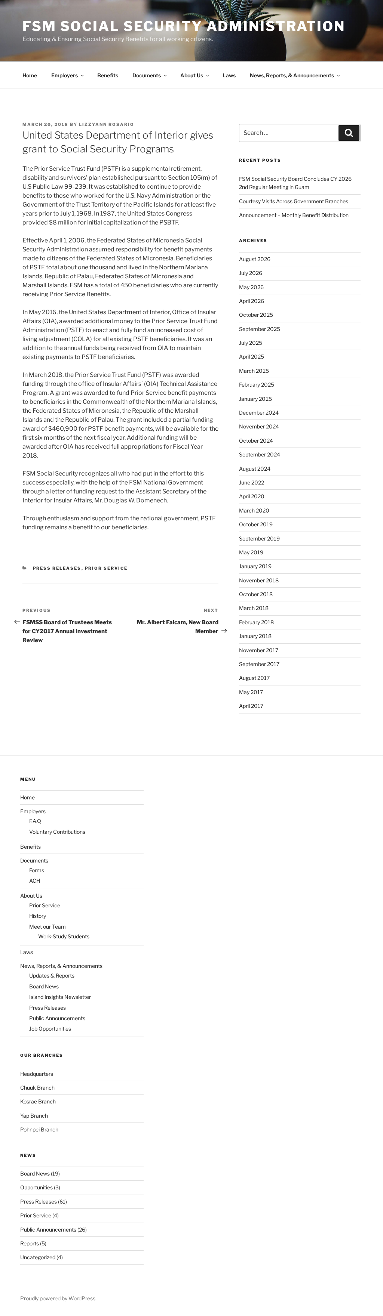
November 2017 (258, 650)
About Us (191, 75)
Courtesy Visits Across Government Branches (293, 201)
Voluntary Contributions (57, 832)
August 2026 (254, 259)
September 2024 (259, 454)
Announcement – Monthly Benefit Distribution (294, 215)
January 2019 (255, 566)
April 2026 (251, 301)
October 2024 (256, 440)
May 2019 (251, 552)
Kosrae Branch (38, 1101)
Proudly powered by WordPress (57, 1298)
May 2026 (251, 287)
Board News (44, 986)
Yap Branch (34, 1115)
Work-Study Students (63, 936)
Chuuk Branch (37, 1087)
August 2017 (254, 678)
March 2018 (254, 608)
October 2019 (256, 524)
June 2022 (251, 482)
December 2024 (259, 412)
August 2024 (254, 468)
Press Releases (57, 568)
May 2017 (251, 692)
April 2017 (251, 706)
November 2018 (259, 580)
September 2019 (259, 538)
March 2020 (254, 510)
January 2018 (255, 636)
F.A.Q (35, 821)
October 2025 (256, 315)
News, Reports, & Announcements (292, 75)
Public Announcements (57, 1018)
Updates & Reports (51, 975)
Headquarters (36, 1074)
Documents (146, 75)
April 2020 (251, 496)
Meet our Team (47, 926)
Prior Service (106, 568)
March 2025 (254, 371)
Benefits (107, 75)
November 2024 (259, 426)
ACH (34, 880)
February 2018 (256, 622)
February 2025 (256, 384)
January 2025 (255, 399)
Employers (64, 75)
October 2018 (256, 594)
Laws (229, 75)
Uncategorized (37, 1257)
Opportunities (36, 1187)
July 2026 (250, 273)
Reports (29, 1243)
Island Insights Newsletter (60, 997)
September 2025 (259, 329)
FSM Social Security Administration (183, 26)
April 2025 (251, 356)
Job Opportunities (50, 1028)
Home (29, 75)
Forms (36, 870)
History (37, 916)
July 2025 (250, 343)
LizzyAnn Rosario (106, 124)
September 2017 (259, 664)
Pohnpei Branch (39, 1129)
